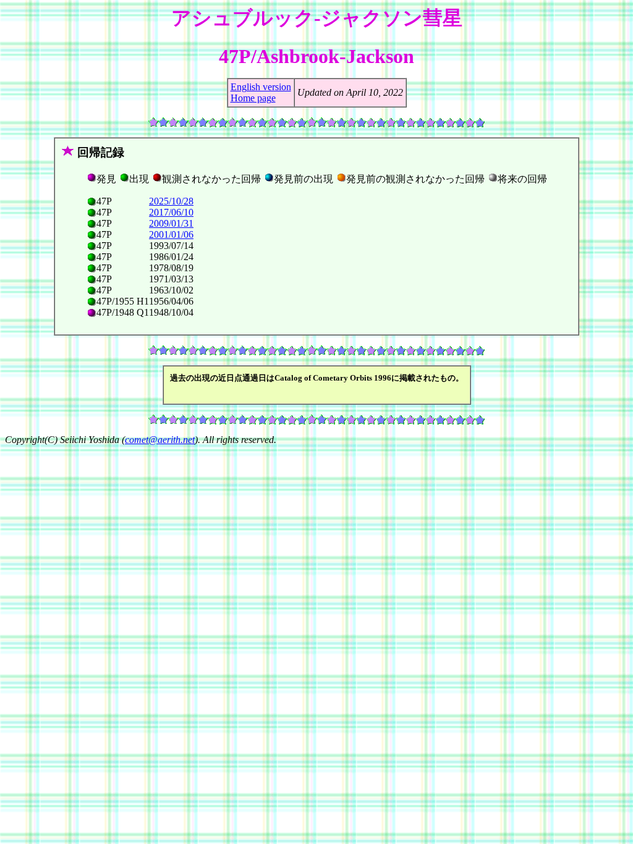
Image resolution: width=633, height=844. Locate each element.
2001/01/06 (171, 234)
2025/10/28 (171, 201)
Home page (253, 98)
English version (261, 87)
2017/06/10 (171, 212)
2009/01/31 (171, 223)
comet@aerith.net (160, 439)
